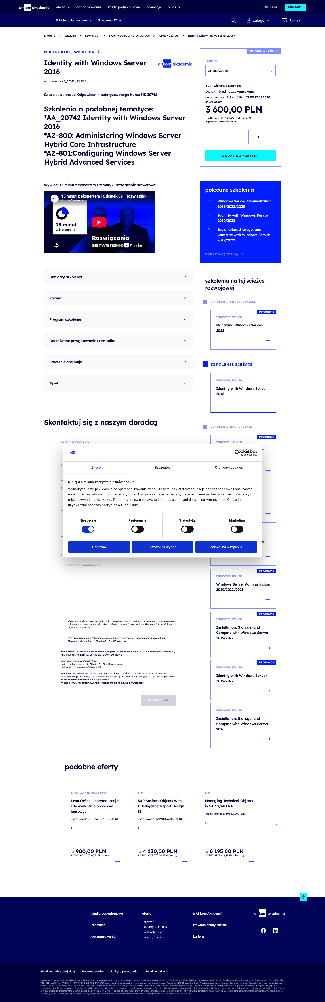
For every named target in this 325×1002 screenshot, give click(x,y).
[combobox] (233, 20)
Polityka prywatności (124, 971)
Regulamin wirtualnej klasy (57, 971)
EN (274, 7)
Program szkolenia (65, 319)
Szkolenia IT (107, 20)
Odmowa (99, 547)
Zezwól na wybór (162, 547)
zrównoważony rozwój (210, 925)
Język (54, 383)
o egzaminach (154, 937)
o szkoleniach (153, 932)
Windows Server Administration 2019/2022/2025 (244, 204)
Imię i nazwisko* (75, 442)
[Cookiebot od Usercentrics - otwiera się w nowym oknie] (237, 452)
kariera (198, 936)
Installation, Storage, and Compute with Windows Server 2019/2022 (244, 234)
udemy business (155, 927)
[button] (34, 7)
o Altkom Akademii (207, 913)
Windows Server (169, 35)
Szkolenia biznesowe (71, 20)
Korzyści (56, 298)
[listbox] (240, 70)
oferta (146, 913)
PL (267, 7)
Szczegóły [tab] (163, 467)
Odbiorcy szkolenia (65, 277)
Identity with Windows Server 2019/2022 (243, 218)
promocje (98, 925)
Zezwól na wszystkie (226, 547)
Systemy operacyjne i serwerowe (129, 35)
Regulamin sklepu (156, 971)
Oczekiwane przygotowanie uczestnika (82, 340)
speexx (149, 921)
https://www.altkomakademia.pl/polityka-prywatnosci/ (113, 682)
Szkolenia (50, 35)
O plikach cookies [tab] (229, 467)
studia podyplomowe (107, 913)
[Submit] (233, 20)
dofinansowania (103, 936)
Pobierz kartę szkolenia (69, 52)
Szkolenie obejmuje (65, 362)
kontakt (295, 7)
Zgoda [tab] (96, 467)
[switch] (137, 529)
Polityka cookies (93, 971)
